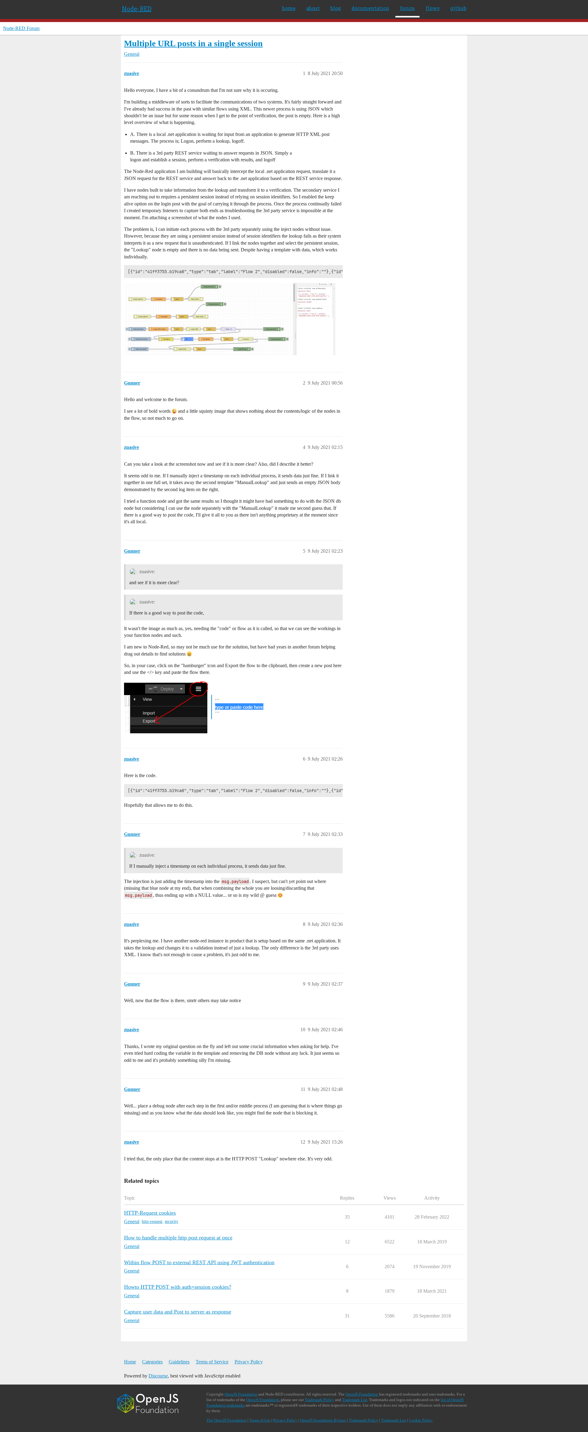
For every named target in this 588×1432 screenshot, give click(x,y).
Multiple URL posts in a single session (193, 43)
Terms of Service (212, 1361)
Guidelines (179, 1361)
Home (130, 1361)
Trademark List (354, 1399)
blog (335, 8)
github (458, 8)
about (313, 8)
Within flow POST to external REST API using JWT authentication (199, 1262)
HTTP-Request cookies (150, 1213)
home (289, 8)
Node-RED (137, 9)
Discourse (158, 1375)
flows (432, 8)
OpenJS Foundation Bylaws (323, 1420)
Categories (152, 1361)
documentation (370, 8)
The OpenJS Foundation (226, 1420)
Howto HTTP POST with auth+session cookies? (177, 1287)
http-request (152, 1221)
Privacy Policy (249, 1361)
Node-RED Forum (21, 28)
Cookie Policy (421, 1420)
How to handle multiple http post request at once (178, 1238)
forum (407, 8)
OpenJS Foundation (240, 1394)
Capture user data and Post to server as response (177, 1312)
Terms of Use (259, 1420)
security (171, 1221)
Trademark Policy (319, 1399)
